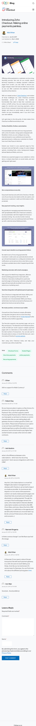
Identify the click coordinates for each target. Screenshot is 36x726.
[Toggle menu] (33, 9)
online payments (24, 355)
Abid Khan (11, 32)
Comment (5, 616)
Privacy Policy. (6, 653)
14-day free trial (25, 316)
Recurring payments (9, 359)
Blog (12, 3)
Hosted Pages (26, 351)
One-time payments (9, 355)
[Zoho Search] (33, 3)
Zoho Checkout (21, 95)
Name (4, 639)
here (30, 570)
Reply (5, 393)
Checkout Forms (13, 351)
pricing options (20, 336)
